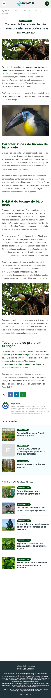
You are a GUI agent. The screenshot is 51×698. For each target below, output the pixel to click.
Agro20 (4, 11)
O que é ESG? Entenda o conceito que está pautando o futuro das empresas (31, 451)
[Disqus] (25, 611)
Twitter (16, 394)
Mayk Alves (15, 404)
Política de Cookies (25, 669)
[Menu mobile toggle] (4, 3)
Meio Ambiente (25, 20)
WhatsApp (23, 394)
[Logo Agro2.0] (25, 3)
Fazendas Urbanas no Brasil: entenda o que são (30, 434)
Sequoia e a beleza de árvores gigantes (31, 465)
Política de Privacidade (25, 666)
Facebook (10, 394)
